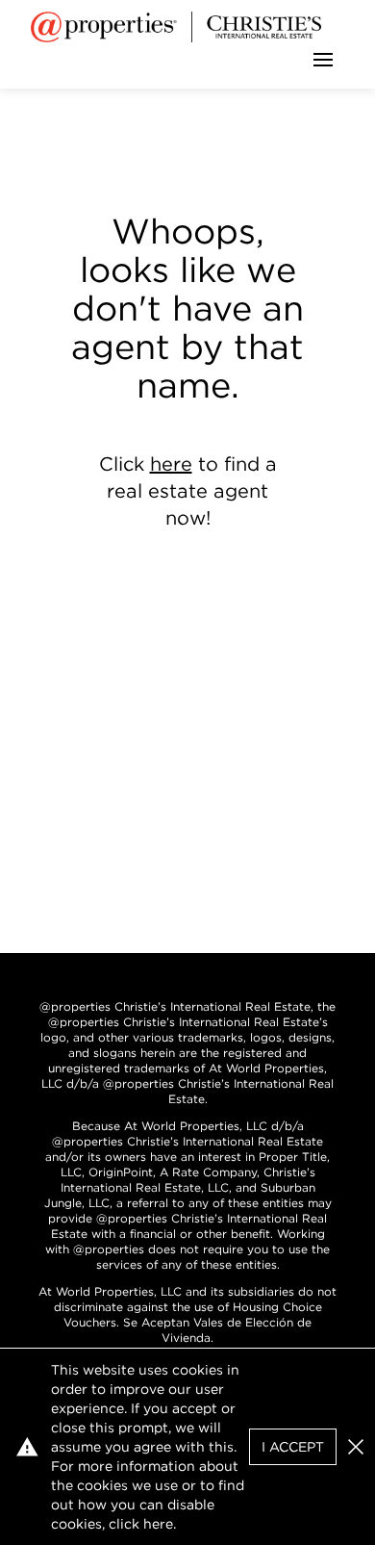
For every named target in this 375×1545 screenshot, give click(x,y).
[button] (355, 1447)
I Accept (293, 1447)
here (171, 464)
